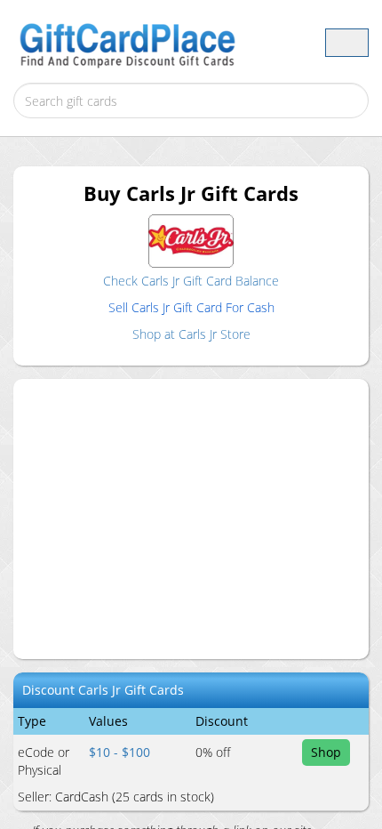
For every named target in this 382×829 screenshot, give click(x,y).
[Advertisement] (204, 516)
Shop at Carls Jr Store (191, 334)
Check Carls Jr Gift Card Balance (191, 280)
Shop (326, 752)
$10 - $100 (119, 752)
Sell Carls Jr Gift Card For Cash (191, 307)
